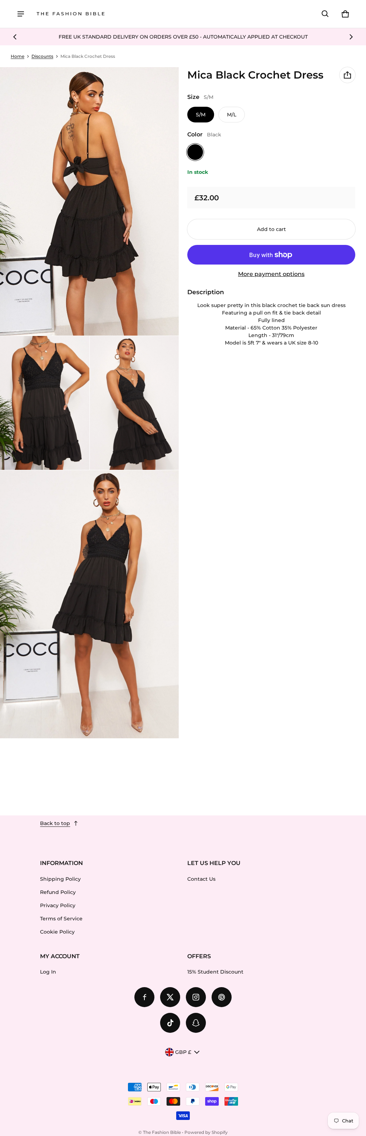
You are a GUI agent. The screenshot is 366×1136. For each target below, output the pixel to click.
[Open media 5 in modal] (89, 604)
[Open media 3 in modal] (44, 403)
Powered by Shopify (206, 1132)
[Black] (195, 152)
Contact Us (201, 879)
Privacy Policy (57, 905)
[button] (325, 14)
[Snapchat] (196, 1023)
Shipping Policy (60, 879)
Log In (48, 972)
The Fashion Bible (162, 1132)
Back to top (55, 823)
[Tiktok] (170, 1023)
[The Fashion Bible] (71, 14)
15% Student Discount (215, 972)
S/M (201, 114)
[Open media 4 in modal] (134, 403)
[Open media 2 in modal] (89, 201)
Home (17, 56)
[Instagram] (196, 997)
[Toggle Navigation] (21, 14)
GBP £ (183, 1052)
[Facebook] (144, 997)
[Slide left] (15, 36)
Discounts (42, 56)
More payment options (271, 274)
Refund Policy (58, 892)
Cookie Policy (57, 932)
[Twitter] (170, 997)
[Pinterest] (222, 997)
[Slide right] (351, 36)
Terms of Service (61, 918)
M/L (231, 114)
